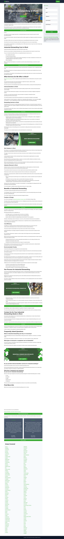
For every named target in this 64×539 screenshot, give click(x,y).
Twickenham (26, 513)
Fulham (25, 470)
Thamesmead (7, 462)
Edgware (25, 491)
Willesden (25, 467)
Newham (15, 411)
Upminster (6, 497)
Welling (6, 491)
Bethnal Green (7, 480)
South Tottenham (7, 490)
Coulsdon (25, 512)
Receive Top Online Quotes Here (23, 413)
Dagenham (7, 460)
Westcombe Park (7, 477)
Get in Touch (23, 207)
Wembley (25, 492)
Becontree (19, 411)
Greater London (7, 469)
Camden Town (7, 519)
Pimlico (6, 529)
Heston (25, 523)
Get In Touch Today (23, 30)
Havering (6, 484)
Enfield (6, 522)
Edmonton (6, 494)
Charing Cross (7, 518)
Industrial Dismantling (8, 78)
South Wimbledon (26, 484)
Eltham (6, 495)
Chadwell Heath (7, 456)
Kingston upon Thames (27, 516)
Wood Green (7, 504)
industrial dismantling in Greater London (19, 199)
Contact (58, 1)
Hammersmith (26, 474)
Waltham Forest (7, 466)
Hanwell (25, 509)
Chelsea (25, 453)
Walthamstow (7, 459)
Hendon (25, 464)
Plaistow (6, 455)
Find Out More (23, 111)
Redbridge (8, 411)
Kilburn (25, 456)
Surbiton (25, 519)
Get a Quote (22, 16)
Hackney (6, 476)
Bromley (6, 463)
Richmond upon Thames (27, 505)
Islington (6, 498)
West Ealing (25, 502)
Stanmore (25, 498)
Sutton (25, 506)
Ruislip (25, 526)
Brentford (25, 499)
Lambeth (6, 532)
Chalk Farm (7, 525)
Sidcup (6, 511)
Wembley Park (26, 488)
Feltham (25, 530)
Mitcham (25, 481)
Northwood (25, 527)
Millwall (6, 483)
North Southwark (7, 509)
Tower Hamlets (7, 474)
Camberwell (7, 516)
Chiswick (25, 485)
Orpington (25, 461)
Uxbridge (25, 533)
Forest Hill (6, 526)
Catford (6, 515)
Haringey (6, 501)
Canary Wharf (7, 473)
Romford (6, 470)
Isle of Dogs (7, 481)
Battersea (25, 457)
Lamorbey (6, 508)
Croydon (25, 478)
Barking (5, 411)
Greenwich (7, 488)
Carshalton (25, 495)
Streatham (25, 460)
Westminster (7, 523)
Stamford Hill (7, 487)
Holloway (6, 502)
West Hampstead (26, 454)
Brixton (6, 530)
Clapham (25, 449)
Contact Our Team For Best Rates (23, 65)
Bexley (6, 512)
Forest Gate (12, 411)
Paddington (25, 447)
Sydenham (25, 446)
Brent (24, 463)
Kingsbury (25, 477)
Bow (6, 467)
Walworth (6, 505)
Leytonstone (7, 453)
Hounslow (25, 520)
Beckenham (25, 450)
